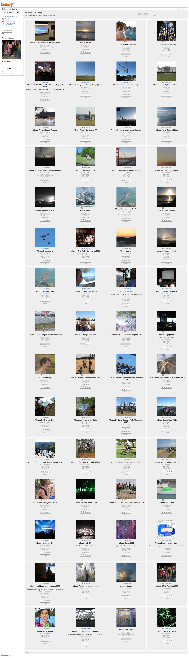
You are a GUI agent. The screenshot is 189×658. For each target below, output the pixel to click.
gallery (4, 71)
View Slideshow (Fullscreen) (10, 24)
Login (178, 9)
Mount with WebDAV (11, 16)
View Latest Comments (12, 19)
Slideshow (127, 42)
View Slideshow (10, 21)
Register (184, 9)
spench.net (52, 15)
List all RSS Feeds (7, 73)
